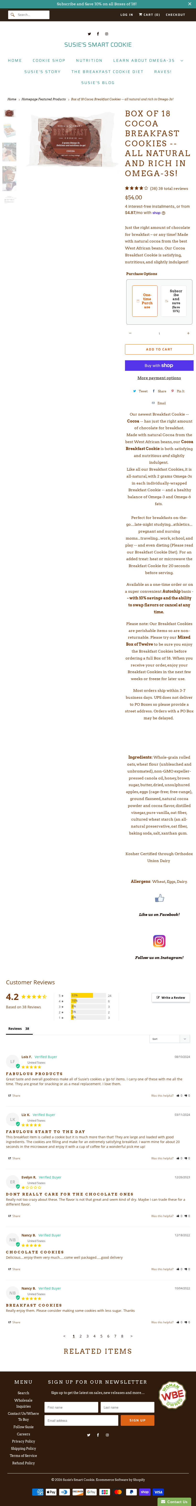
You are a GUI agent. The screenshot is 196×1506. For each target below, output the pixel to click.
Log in (126, 14)
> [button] (132, 1336)
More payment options (159, 378)
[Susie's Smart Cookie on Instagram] (106, 33)
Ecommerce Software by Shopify (120, 1480)
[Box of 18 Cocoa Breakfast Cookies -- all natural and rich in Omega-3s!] (70, 141)
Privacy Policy (23, 1441)
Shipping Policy (23, 1448)
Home (15, 60)
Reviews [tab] (15, 1028)
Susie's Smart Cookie (78, 1480)
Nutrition (89, 60)
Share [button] (16, 1096)
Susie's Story (42, 72)
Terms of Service (23, 1456)
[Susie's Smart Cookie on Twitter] (89, 33)
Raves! (163, 72)
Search (23, 1393)
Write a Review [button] (173, 997)
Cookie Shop (49, 60)
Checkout (175, 14)
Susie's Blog (98, 83)
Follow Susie (23, 1427)
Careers (23, 1434)
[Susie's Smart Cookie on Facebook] (98, 33)
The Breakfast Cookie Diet (107, 72)
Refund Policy (23, 1463)
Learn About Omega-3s (145, 60)
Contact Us (176, 1502)
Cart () (151, 14)
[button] (179, 1096)
